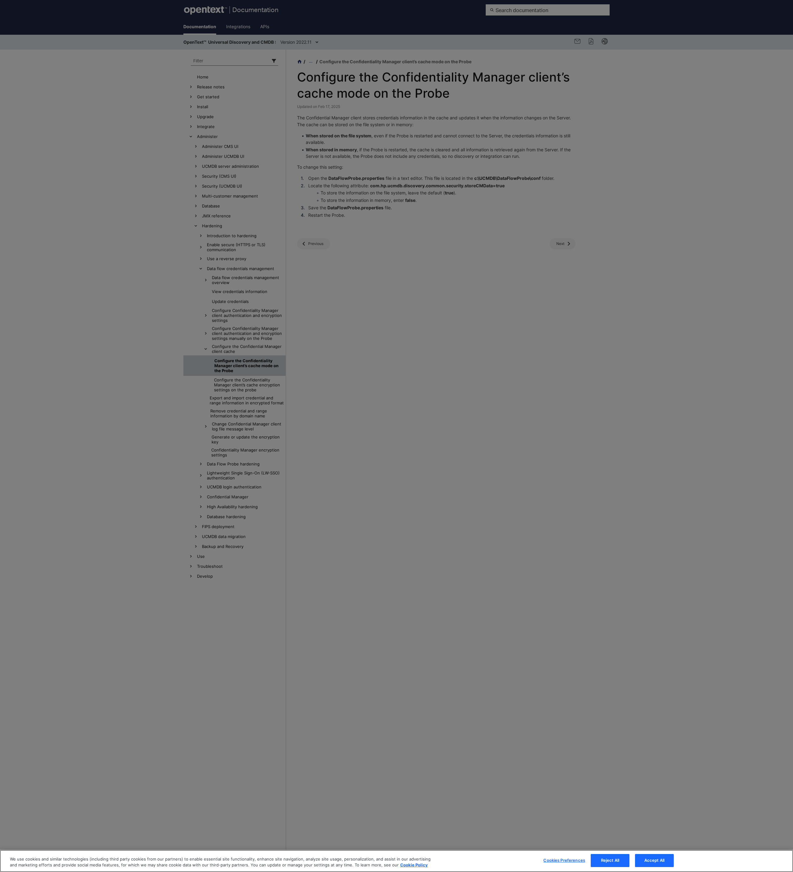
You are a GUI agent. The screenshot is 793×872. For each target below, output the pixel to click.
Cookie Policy (414, 865)
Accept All (654, 860)
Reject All (610, 860)
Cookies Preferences (564, 860)
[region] (396, 861)
